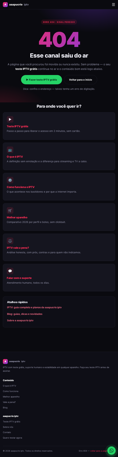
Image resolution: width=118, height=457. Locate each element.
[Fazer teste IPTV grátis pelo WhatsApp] (111, 450)
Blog (5, 407)
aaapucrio (16, 4)
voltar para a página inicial (102, 451)
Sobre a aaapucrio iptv (20, 320)
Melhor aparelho (17, 217)
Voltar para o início (80, 79)
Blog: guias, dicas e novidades (24, 314)
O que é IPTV (15, 156)
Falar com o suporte (19, 277)
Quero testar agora (12, 438)
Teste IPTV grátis (17, 126)
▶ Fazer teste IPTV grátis (41, 79)
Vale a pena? (9, 402)
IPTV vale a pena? (18, 247)
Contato (7, 432)
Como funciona (10, 391)
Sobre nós (8, 427)
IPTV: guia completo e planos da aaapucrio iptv (34, 307)
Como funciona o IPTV (21, 187)
